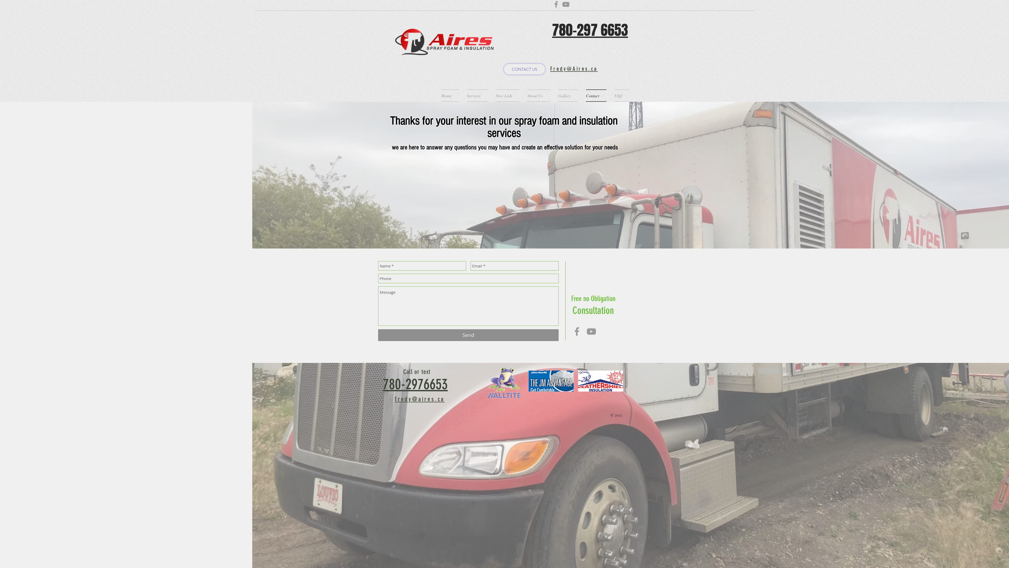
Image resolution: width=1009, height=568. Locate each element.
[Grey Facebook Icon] (577, 331)
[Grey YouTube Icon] (591, 331)
